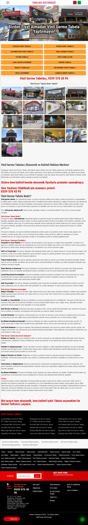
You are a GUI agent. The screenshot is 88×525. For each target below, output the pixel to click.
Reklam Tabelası (26, 455)
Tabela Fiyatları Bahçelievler (45, 464)
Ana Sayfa (36, 485)
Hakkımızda (36, 488)
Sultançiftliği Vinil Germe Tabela (12, 419)
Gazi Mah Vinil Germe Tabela (11, 427)
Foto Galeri (53, 488)
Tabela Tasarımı (55, 452)
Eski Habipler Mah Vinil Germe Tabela (71, 425)
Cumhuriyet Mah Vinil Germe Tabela (13, 425)
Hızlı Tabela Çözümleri (40, 458)
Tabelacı (10, 452)
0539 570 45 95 (75, 2)
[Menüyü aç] (8, 2)
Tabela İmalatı (30, 452)
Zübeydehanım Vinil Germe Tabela (70, 419)
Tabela (3, 452)
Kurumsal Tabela (54, 458)
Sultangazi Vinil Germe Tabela (40, 419)
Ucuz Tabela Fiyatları (39, 461)
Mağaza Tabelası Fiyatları (72, 461)
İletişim (52, 501)
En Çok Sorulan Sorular (55, 492)
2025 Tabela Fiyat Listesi (27, 464)
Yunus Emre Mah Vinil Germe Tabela (42, 433)
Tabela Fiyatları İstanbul (63, 464)
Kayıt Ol (37, 476)
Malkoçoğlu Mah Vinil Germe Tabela (13, 430)
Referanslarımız (55, 485)
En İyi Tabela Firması (78, 455)
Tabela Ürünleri (37, 455)
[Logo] (44, 2)
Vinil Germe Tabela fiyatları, (10, 442)
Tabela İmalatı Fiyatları (55, 461)
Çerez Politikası (72, 490)
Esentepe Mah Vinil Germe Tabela (41, 425)
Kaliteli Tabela (66, 452)
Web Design (44, 517)
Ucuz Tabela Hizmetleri (8, 458)
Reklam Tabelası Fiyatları (23, 461)
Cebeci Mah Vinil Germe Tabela (69, 422)
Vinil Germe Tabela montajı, (69, 442)
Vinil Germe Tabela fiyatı (30, 445)
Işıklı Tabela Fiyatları (7, 461)
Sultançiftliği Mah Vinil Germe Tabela (42, 430)
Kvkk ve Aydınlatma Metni (73, 486)
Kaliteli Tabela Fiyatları (68, 458)
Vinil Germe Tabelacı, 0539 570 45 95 (44, 78)
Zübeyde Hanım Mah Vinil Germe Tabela (72, 433)
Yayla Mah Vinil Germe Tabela (11, 433)
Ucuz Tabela (76, 452)
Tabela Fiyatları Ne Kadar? (9, 468)
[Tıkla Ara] (6, 519)
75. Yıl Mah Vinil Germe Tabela (40, 422)
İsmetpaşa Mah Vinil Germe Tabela (70, 427)
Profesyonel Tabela (50, 455)
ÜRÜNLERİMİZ (37, 491)
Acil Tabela (4, 455)
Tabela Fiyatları (19, 452)
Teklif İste (53, 497)
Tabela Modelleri (42, 452)
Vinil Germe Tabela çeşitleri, (30, 442)
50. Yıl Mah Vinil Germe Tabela (11, 422)
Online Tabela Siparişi (24, 458)
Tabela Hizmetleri (64, 455)
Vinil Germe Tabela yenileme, (11, 445)
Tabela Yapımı (14, 455)
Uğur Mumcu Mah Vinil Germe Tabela (71, 430)
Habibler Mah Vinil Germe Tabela (41, 427)
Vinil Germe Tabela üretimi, (49, 442)
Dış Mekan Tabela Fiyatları (9, 464)
